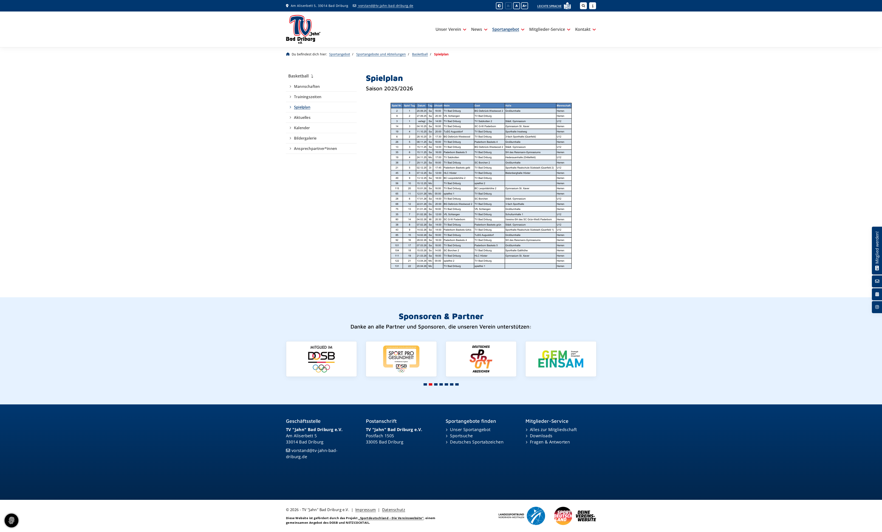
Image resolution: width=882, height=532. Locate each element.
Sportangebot (505, 29)
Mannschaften (307, 86)
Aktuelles (302, 117)
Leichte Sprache (549, 6)
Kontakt (583, 29)
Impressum (365, 509)
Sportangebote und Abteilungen (381, 54)
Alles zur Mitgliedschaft (553, 429)
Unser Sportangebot (470, 429)
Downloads (541, 435)
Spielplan (302, 107)
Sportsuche (461, 435)
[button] (425, 384)
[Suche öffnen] (583, 5)
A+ (525, 5)
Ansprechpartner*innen (315, 148)
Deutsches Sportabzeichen (476, 442)
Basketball (420, 54)
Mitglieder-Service (547, 29)
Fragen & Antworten (550, 442)
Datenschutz (393, 509)
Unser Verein (448, 29)
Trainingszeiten (307, 96)
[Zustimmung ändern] (11, 520)
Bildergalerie (305, 138)
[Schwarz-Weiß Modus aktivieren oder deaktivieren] (499, 5)
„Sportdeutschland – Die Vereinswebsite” (391, 518)
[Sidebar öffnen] (592, 5)
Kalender (302, 127)
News (476, 29)
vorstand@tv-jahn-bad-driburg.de (385, 5)
